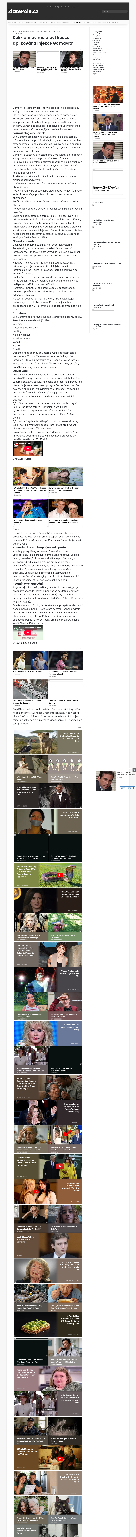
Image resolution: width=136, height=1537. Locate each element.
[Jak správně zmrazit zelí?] (103, 290)
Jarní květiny (43, 22)
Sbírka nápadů (96, 55)
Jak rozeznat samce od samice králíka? (106, 243)
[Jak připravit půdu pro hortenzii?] (103, 310)
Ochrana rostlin (97, 46)
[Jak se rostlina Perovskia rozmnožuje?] (103, 269)
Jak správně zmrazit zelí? (103, 305)
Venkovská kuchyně (98, 63)
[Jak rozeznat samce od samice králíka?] (103, 227)
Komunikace (96, 42)
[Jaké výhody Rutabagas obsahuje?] (103, 205)
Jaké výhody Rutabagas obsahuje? (103, 221)
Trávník (94, 61)
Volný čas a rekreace (89, 22)
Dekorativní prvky (31, 22)
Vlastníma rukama (97, 65)
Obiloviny (52, 22)
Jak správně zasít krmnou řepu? (106, 264)
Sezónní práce (76, 22)
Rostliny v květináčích (63, 22)
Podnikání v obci (97, 50)
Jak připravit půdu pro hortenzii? (106, 324)
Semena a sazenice (98, 57)
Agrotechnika (96, 34)
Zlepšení (115, 22)
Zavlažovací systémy (104, 22)
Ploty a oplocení (97, 48)
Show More (96, 329)
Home (15, 31)
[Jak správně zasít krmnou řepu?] (103, 249)
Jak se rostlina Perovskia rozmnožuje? (103, 284)
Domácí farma (96, 38)
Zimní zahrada (96, 71)
